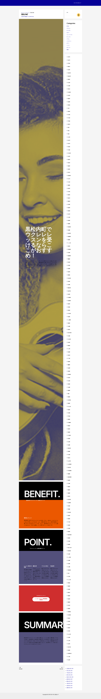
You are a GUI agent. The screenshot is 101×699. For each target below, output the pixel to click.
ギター (68, 32)
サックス (68, 36)
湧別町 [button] (69, 608)
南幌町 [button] (69, 473)
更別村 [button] (69, 310)
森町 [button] (68, 393)
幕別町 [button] (69, 531)
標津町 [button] (69, 419)
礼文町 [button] (69, 659)
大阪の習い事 (69, 683)
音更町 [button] (69, 316)
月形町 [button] (69, 335)
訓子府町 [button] (69, 499)
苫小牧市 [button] (69, 153)
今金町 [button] (69, 454)
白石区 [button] (69, 114)
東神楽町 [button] (69, 374)
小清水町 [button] (69, 435)
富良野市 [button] (69, 175)
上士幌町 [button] (69, 319)
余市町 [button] (69, 643)
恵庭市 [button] (69, 79)
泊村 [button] (68, 573)
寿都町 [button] (69, 451)
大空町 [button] (69, 217)
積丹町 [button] (69, 428)
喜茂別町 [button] (69, 226)
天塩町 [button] (69, 483)
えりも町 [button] (69, 579)
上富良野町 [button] (69, 464)
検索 (67, 12)
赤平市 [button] (69, 56)
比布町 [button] (69, 380)
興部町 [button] (69, 602)
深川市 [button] (69, 172)
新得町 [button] (69, 361)
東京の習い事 (69, 674)
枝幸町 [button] (69, 294)
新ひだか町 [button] (69, 547)
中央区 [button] (69, 117)
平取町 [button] (69, 416)
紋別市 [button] (69, 188)
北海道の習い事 (70, 668)
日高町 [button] (69, 412)
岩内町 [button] (69, 262)
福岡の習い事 (69, 687)
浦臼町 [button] (69, 329)
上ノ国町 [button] (69, 557)
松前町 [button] (69, 589)
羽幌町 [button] (69, 509)
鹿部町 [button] (69, 390)
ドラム (68, 38)
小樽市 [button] (69, 85)
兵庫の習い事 (69, 685)
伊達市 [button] (69, 146)
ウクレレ (68, 28)
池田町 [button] (69, 515)
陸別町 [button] (69, 207)
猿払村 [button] (69, 457)
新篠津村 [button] (69, 255)
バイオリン (69, 41)
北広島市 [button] (69, 92)
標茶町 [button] (69, 396)
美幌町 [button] (69, 223)
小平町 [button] (69, 656)
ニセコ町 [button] (69, 242)
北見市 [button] (69, 95)
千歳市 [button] (69, 149)
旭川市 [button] (69, 60)
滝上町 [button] (69, 605)
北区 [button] (68, 108)
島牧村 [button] (69, 425)
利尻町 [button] (69, 650)
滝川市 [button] (69, 143)
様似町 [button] (69, 409)
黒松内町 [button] (69, 448)
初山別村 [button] (69, 512)
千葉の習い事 (69, 672)
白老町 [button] (69, 441)
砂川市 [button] (69, 140)
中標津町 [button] (69, 422)
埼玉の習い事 (69, 670)
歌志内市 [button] (69, 76)
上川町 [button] (69, 348)
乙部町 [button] (69, 541)
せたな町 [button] (69, 406)
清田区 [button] (69, 111)
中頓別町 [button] (69, 297)
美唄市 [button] (69, 169)
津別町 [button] (69, 220)
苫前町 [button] (69, 505)
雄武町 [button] (69, 598)
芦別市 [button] (69, 63)
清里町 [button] (69, 432)
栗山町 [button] (69, 618)
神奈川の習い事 (70, 677)
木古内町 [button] (69, 339)
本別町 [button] (69, 528)
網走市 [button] (69, 66)
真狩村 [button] (69, 246)
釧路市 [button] (69, 98)
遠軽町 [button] (69, 595)
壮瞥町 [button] (69, 268)
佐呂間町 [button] (69, 502)
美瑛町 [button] (69, 371)
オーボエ (68, 30)
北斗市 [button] (69, 178)
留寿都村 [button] (69, 249)
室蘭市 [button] (69, 185)
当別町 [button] (69, 252)
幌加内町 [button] (69, 287)
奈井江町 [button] (69, 467)
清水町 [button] (69, 355)
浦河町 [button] (69, 271)
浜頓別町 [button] (69, 300)
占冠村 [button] (69, 637)
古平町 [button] (69, 576)
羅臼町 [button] (69, 592)
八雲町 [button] (69, 566)
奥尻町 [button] (69, 303)
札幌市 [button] (69, 101)
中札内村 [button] (69, 313)
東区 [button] (68, 130)
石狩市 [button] (69, 69)
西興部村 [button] (69, 611)
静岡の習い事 (69, 679)
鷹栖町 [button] (69, 364)
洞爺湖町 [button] (69, 236)
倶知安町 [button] (69, 233)
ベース (68, 45)
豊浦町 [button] (69, 239)
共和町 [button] (69, 265)
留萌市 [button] (69, 194)
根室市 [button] (69, 159)
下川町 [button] (69, 358)
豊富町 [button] (69, 486)
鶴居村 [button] (69, 201)
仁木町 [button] (69, 640)
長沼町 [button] (69, 621)
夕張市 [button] (69, 191)
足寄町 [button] (69, 204)
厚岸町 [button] (69, 210)
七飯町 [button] (69, 387)
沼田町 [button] (69, 281)
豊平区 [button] (69, 124)
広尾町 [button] (69, 563)
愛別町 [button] (69, 345)
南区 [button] (68, 133)
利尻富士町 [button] (69, 653)
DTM (68, 26)
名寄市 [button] (69, 156)
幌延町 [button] (69, 489)
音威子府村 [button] (69, 534)
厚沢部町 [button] (69, 550)
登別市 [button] (69, 162)
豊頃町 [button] (69, 518)
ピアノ (68, 43)
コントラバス (69, 34)
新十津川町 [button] (69, 332)
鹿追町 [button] (69, 323)
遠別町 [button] (69, 480)
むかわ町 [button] (69, 634)
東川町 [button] (69, 377)
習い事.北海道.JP (77, 2)
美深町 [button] (69, 525)
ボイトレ (68, 47)
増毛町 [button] (69, 582)
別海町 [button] (69, 544)
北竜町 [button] (69, 284)
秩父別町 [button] (69, 278)
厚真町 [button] (69, 627)
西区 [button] (68, 127)
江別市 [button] (69, 82)
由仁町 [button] (69, 624)
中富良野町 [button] (69, 470)
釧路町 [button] (69, 403)
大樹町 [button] (69, 560)
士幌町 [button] (69, 326)
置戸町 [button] (69, 496)
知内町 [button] (69, 342)
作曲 (67, 49)
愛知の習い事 (69, 681)
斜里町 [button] (69, 438)
